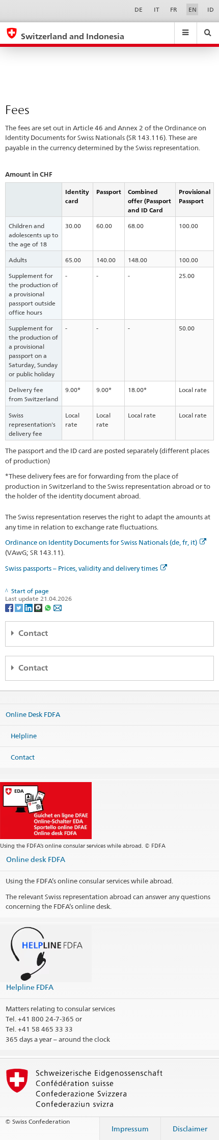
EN (192, 9)
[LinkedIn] (29, 607)
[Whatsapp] (48, 607)
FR (173, 9)
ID (210, 9)
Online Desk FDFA (33, 714)
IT (156, 9)
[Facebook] (10, 607)
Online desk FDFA (35, 859)
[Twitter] (19, 607)
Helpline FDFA (29, 987)
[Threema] (39, 607)
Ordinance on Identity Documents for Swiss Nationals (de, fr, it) (101, 542)
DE (138, 9)
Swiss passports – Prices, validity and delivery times (81, 568)
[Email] (57, 607)
